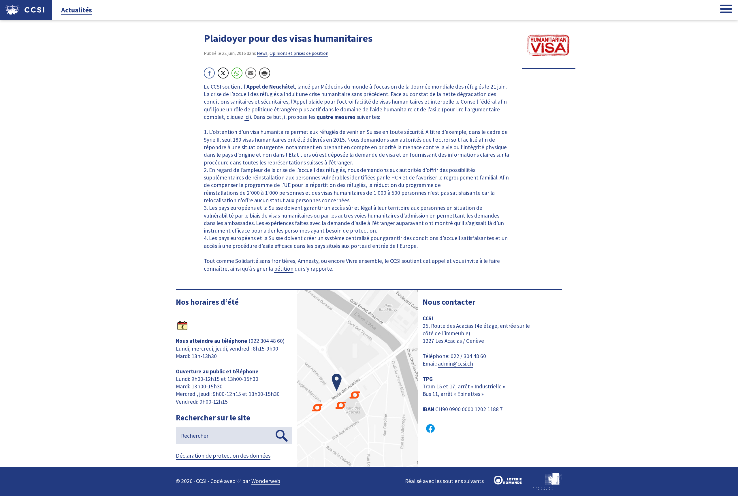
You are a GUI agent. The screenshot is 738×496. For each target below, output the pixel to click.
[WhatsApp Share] (236, 73)
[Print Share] (264, 73)
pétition (283, 268)
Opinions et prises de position (299, 53)
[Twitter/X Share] (223, 73)
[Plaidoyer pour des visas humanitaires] (548, 65)
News (262, 53)
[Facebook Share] (209, 73)
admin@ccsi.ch (455, 363)
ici (246, 116)
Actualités (76, 9)
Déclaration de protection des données (223, 455)
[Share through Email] (250, 73)
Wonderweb (265, 481)
